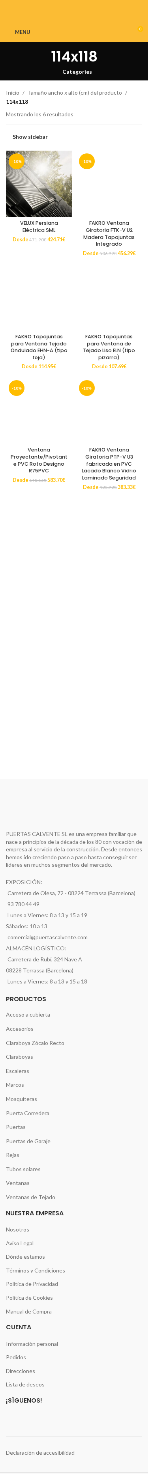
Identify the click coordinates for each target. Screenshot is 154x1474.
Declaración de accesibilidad (40, 1452)
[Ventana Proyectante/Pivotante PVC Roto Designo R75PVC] (39, 410)
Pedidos (16, 1357)
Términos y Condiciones (35, 1270)
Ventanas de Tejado (30, 1197)
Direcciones (20, 1371)
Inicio (12, 92)
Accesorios (20, 1028)
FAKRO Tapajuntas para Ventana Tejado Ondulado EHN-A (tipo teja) (39, 347)
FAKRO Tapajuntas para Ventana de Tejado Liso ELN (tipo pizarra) (109, 347)
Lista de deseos (25, 1384)
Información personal (32, 1343)
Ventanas (18, 1182)
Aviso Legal (20, 1243)
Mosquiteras (21, 1098)
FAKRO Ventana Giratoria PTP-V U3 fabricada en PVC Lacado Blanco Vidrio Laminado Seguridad (109, 463)
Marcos (15, 1084)
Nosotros (17, 1229)
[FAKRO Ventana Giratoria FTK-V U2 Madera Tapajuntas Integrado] (109, 184)
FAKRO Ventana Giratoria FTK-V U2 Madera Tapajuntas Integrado (109, 233)
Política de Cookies (29, 1297)
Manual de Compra (29, 1311)
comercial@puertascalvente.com (48, 937)
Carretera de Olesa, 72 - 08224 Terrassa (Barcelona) (71, 893)
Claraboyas (19, 1056)
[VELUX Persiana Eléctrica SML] (39, 184)
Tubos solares (23, 1169)
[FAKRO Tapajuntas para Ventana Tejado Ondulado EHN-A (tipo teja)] (39, 297)
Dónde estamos (25, 1256)
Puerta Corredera (27, 1113)
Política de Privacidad (32, 1283)
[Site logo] (74, 31)
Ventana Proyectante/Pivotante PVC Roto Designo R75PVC (39, 460)
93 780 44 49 (23, 904)
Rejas (12, 1154)
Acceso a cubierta (28, 1014)
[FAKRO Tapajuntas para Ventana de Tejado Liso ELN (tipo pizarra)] (109, 297)
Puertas (16, 1126)
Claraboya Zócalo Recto (35, 1042)
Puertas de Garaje (28, 1141)
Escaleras (17, 1070)
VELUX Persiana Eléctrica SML (39, 226)
